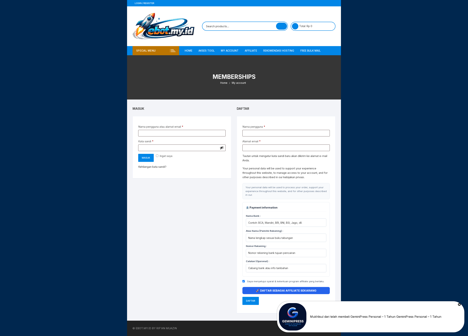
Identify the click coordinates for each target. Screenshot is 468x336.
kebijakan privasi (293, 177)
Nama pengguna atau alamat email (164, 126)
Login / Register (144, 3)
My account (230, 50)
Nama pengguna (257, 126)
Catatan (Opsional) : (257, 261)
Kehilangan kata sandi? (152, 166)
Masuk (146, 157)
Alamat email (254, 141)
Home (188, 50)
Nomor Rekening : (256, 246)
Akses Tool (207, 50)
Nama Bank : (253, 215)
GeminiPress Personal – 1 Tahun (418, 316)
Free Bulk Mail (310, 50)
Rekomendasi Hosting (278, 50)
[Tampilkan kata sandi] (222, 148)
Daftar (250, 300)
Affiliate (251, 50)
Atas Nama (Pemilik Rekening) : (264, 230)
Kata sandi (149, 141)
